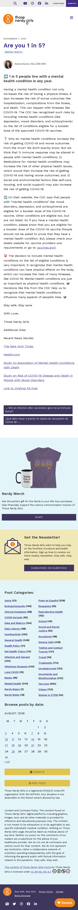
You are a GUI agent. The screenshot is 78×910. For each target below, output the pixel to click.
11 (13, 739)
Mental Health (13, 52)
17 (6, 745)
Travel (42, 657)
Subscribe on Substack (49, 568)
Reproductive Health (50, 611)
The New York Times (18, 346)
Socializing (45, 636)
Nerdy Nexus (12, 689)
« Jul (7, 761)
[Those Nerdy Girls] (20, 22)
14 (32, 739)
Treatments (45, 663)
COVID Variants (13, 617)
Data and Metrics (15, 623)
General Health (13, 640)
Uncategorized (47, 668)
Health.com (12, 354)
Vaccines (43, 683)
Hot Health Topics (15, 651)
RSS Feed (38, 783)
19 (19, 745)
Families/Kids (13, 634)
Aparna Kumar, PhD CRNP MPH (30, 63)
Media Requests (22, 895)
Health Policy (12, 645)
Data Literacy (12, 628)
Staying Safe (46, 642)
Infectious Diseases (16, 666)
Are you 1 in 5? (24, 45)
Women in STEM (48, 695)
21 (32, 745)
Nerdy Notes (12, 695)
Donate (38, 772)
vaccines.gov (45, 247)
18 (13, 745)
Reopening (44, 606)
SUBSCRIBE (58, 3)
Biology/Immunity (15, 606)
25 (13, 751)
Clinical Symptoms (15, 611)
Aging (8, 600)
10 (6, 739)
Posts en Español (48, 600)
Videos (42, 689)
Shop (39, 517)
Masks (8, 677)
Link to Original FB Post (21, 388)
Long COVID (12, 672)
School (42, 621)
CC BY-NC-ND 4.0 (41, 871)
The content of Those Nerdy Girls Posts (28, 867)
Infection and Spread (17, 657)
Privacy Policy (46, 891)
